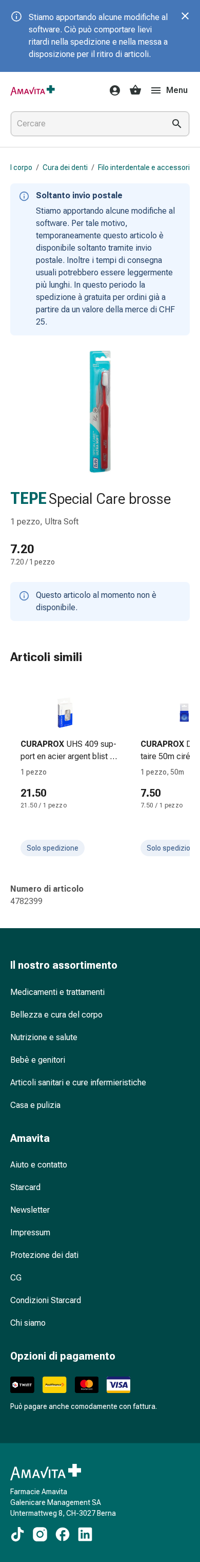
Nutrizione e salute (43, 1037)
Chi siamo (28, 1323)
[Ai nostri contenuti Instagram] (40, 1534)
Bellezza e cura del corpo (56, 1015)
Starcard (25, 1187)
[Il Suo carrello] (135, 90)
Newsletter (30, 1210)
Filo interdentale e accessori (144, 167)
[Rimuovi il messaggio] (185, 16)
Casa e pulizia (35, 1105)
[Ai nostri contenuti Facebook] (62, 1534)
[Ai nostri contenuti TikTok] (17, 1534)
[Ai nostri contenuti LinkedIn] (85, 1534)
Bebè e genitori (37, 1060)
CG (16, 1278)
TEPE (28, 498)
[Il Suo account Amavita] (112, 90)
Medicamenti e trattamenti (57, 992)
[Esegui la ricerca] (177, 123)
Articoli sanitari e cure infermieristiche (78, 1082)
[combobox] (86, 123)
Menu (177, 90)
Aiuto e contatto (38, 1165)
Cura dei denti (65, 167)
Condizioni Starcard (45, 1300)
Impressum (30, 1232)
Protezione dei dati (44, 1255)
